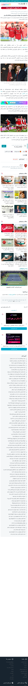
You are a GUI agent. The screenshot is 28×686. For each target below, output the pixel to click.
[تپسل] (1, 102)
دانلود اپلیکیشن (24, 662)
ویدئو (12, 669)
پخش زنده (11, 679)
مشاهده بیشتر (13, 310)
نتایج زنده (11, 673)
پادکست (12, 665)
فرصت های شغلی (24, 671)
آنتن (12, 675)
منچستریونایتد (24, 47)
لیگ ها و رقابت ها (10, 667)
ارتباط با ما (25, 663)
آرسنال (26, 106)
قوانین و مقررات (12, 294)
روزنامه (12, 671)
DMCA (25, 675)
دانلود (4, 146)
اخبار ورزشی (11, 663)
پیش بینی (11, 677)
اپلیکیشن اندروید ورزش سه (6, 3)
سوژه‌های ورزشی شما (9, 662)
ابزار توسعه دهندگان (23, 669)
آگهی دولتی (25, 677)
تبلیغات (25, 665)
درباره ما (25, 667)
